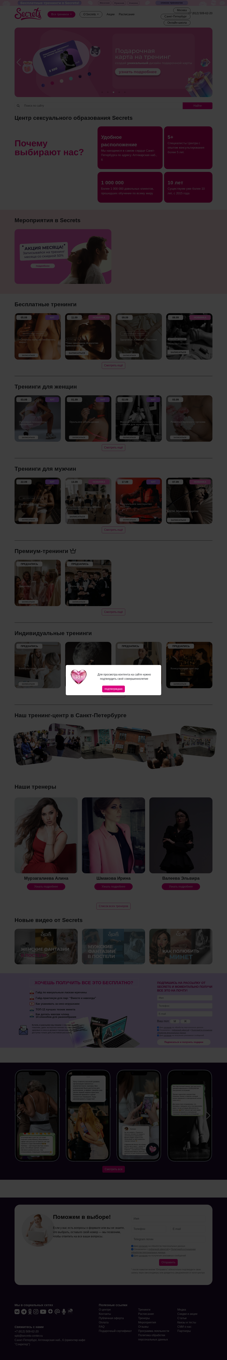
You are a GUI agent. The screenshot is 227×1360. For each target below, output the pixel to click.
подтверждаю (113, 688)
